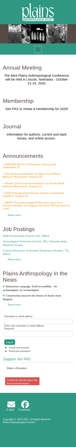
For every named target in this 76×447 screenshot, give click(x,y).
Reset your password (19, 351)
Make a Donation (17, 368)
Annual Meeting (22, 68)
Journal (12, 126)
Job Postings (19, 229)
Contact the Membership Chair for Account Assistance (22, 382)
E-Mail (10, 409)
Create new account (19, 347)
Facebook (24, 409)
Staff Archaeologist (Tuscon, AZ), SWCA (26, 235)
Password (9, 328)
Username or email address (18, 316)
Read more (14, 215)
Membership (18, 101)
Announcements (23, 156)
